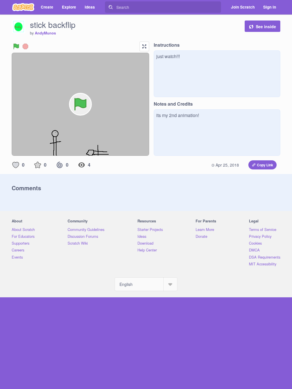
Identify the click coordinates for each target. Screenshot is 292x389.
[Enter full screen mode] (144, 46)
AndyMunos (45, 33)
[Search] (110, 7)
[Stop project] (25, 46)
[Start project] (16, 46)
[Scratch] (23, 7)
